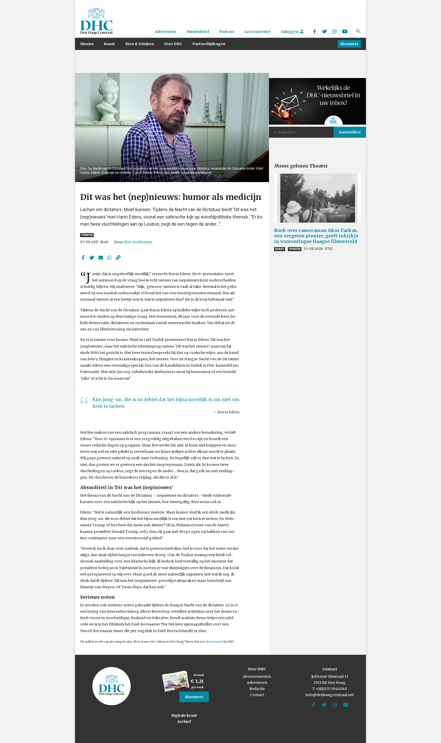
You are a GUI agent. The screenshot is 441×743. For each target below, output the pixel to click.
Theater (87, 235)
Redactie (257, 688)
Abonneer (349, 44)
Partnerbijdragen (208, 44)
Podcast (226, 31)
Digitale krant (184, 715)
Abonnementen (257, 676)
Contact (257, 695)
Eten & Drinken (139, 44)
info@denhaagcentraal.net (329, 695)
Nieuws (87, 44)
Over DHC (173, 44)
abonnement (215, 641)
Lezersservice (257, 31)
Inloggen (290, 31)
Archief (184, 721)
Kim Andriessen (138, 242)
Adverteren (165, 31)
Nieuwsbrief (198, 31)
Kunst (109, 44)
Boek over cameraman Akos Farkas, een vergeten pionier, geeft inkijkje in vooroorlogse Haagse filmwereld (316, 235)
